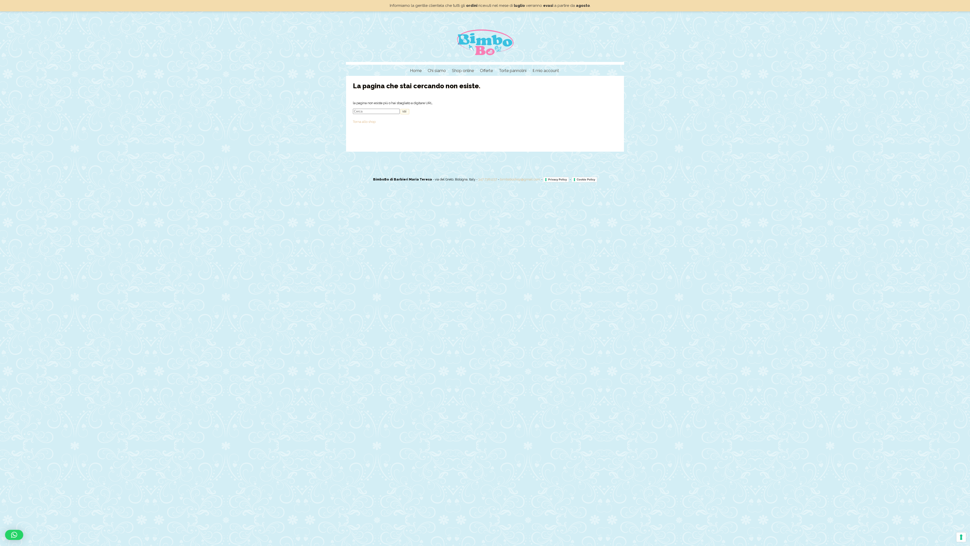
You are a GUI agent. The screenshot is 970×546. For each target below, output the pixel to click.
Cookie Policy (586, 179)
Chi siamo (437, 70)
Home (416, 70)
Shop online (463, 70)
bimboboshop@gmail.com (520, 179)
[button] (14, 535)
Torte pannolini (512, 70)
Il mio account (545, 70)
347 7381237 (487, 179)
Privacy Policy (557, 179)
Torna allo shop (364, 122)
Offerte (486, 70)
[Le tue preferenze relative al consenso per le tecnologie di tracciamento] (961, 537)
